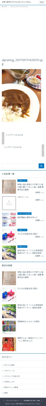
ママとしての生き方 (12, 376)
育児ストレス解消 (11, 387)
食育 (6, 393)
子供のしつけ (9, 382)
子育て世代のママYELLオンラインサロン (16, 2)
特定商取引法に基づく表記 (32, 401)
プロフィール (9, 371)
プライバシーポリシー (13, 401)
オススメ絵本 (9, 365)
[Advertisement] (23, 33)
